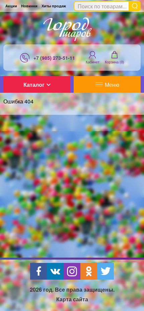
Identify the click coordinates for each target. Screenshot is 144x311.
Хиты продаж (54, 6)
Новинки (29, 6)
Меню (112, 84)
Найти (135, 6)
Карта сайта (72, 299)
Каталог (34, 84)
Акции (11, 6)
